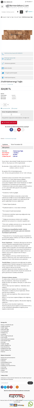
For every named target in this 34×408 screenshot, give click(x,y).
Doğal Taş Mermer (5, 326)
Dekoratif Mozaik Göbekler (7, 339)
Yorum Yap (10, 84)
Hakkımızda (4, 368)
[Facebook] (11, 129)
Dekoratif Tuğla (5, 329)
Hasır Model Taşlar (5, 340)
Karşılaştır (14, 108)
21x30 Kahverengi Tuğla (10, 138)
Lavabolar (3, 334)
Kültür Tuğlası (4, 328)
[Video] (14, 387)
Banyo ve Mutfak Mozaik (7, 324)
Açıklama (5, 144)
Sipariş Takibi (4, 372)
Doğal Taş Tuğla (5, 343)
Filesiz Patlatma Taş (6, 345)
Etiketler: (3, 138)
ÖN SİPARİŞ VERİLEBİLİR (9, 122)
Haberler (3, 360)
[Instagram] (8, 387)
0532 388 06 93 (7, 2)
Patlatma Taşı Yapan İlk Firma (8, 365)
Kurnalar (3, 342)
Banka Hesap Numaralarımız (8, 357)
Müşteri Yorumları (5, 364)
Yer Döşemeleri (5, 331)
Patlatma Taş (4, 332)
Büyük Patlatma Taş (6, 350)
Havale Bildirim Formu (6, 362)
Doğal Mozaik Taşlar (6, 348)
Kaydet (30, 383)
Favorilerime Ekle (6, 108)
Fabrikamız (4, 359)
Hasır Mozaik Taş (5, 347)
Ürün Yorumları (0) (16, 144)
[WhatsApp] (23, 129)
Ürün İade (3, 367)
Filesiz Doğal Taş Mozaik (7, 336)
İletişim (3, 370)
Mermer (3, 351)
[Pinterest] (19, 129)
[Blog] (17, 387)
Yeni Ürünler (4, 337)
